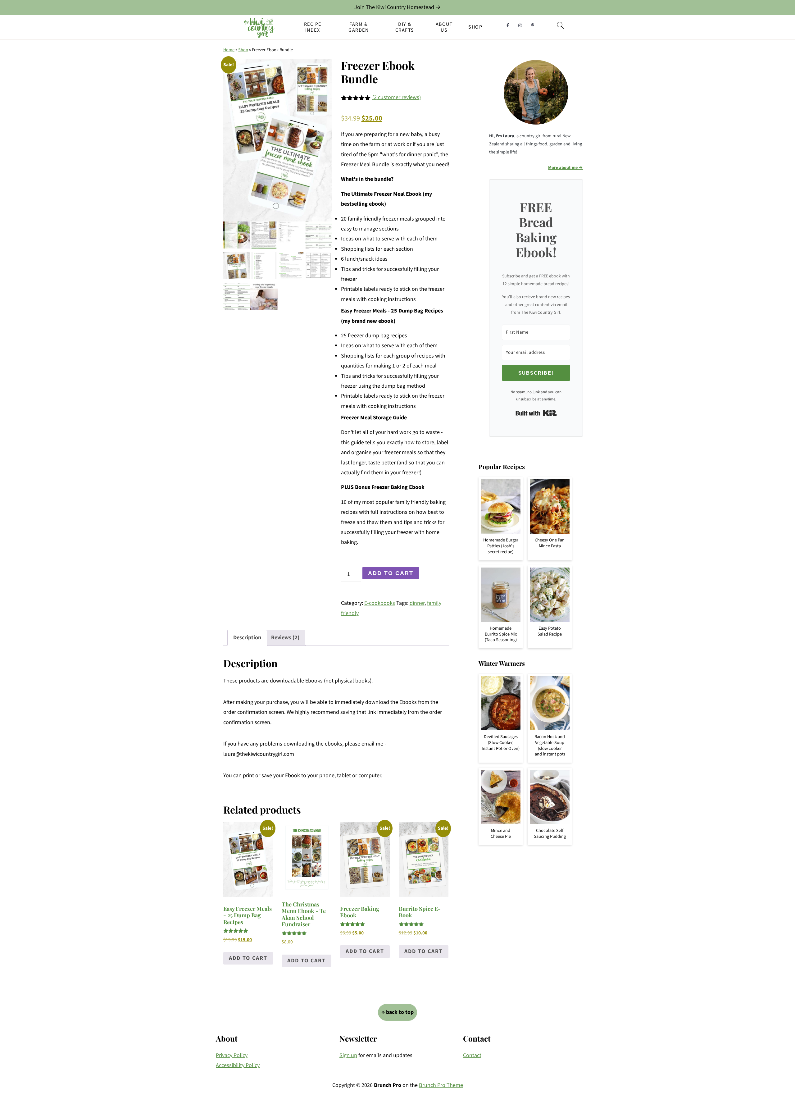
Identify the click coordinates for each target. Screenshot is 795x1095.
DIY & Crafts (404, 27)
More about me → (565, 167)
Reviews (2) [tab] (285, 637)
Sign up (348, 1055)
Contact (472, 1055)
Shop (475, 27)
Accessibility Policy (238, 1065)
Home (228, 50)
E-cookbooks (379, 603)
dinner (417, 603)
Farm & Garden (358, 27)
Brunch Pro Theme (441, 1085)
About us (444, 27)
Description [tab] (247, 637)
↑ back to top (397, 1012)
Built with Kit (536, 413)
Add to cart (390, 573)
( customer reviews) (396, 97)
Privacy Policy (232, 1055)
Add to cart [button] (248, 958)
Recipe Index (312, 27)
